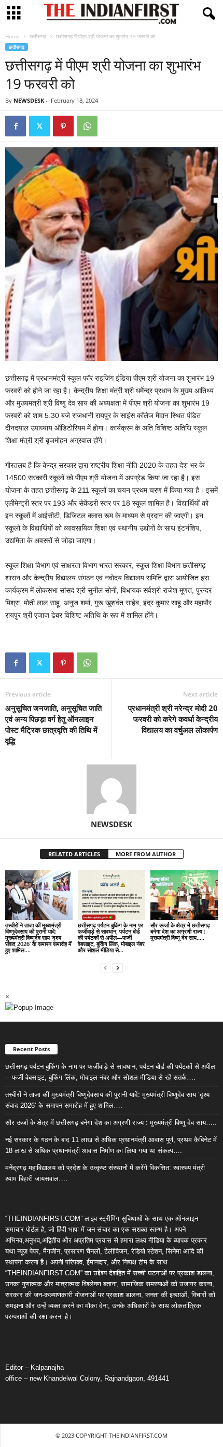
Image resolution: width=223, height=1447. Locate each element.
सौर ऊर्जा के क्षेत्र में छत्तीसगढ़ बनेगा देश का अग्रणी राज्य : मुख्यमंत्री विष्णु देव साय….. (180, 931)
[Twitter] (39, 126)
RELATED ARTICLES (74, 854)
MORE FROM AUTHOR (146, 854)
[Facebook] (15, 126)
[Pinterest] (63, 126)
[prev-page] (105, 967)
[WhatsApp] (87, 126)
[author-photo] (111, 789)
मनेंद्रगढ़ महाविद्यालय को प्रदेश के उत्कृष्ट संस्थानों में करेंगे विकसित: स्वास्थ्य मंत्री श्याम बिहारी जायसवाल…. (105, 1173)
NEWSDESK (28, 100)
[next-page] (118, 967)
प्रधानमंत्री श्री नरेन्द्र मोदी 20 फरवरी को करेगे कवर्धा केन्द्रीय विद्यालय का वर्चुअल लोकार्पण (173, 719)
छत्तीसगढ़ (38, 36)
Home (12, 36)
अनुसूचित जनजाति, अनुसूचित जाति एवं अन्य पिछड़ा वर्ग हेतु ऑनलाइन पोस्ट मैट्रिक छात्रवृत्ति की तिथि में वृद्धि (53, 724)
